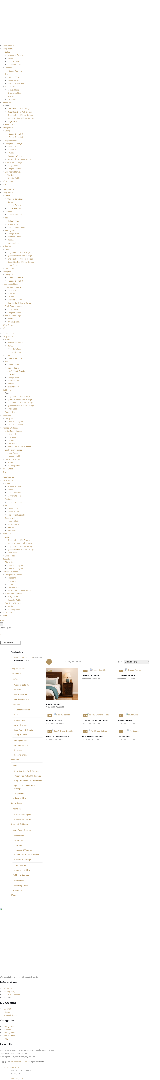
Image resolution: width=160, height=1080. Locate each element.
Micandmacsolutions (19, 1061)
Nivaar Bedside (125, 720)
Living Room (7, 49)
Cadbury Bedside (90, 675)
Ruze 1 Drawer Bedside (57, 736)
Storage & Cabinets (10, 140)
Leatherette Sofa (14, 64)
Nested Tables (13, 80)
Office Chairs (7, 181)
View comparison (17, 1078)
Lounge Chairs (13, 90)
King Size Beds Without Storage (20, 115)
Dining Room (7, 127)
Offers (5, 184)
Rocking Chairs (13, 99)
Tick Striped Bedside (92, 736)
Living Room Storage (13, 143)
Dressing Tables (14, 178)
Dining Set (9, 131)
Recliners (8, 67)
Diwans (11, 58)
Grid (49, 662)
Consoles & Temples (16, 156)
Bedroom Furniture (25, 657)
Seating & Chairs (11, 86)
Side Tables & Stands (16, 83)
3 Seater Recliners (15, 71)
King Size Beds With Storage (19, 109)
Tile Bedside (124, 736)
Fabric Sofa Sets (14, 61)
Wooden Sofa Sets (15, 55)
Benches (11, 96)
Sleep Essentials (8, 45)
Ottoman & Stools (15, 93)
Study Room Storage (13, 162)
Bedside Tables (11, 124)
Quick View (75, 698)
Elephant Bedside (126, 675)
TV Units (11, 153)
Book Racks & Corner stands (19, 159)
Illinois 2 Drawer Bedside (95, 720)
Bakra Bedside (53, 704)
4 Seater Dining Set (15, 137)
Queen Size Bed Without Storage (21, 118)
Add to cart (55, 698)
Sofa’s (7, 52)
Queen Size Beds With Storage (20, 112)
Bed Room (6, 102)
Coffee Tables (13, 77)
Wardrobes (12, 175)
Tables (7, 74)
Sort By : (119, 662)
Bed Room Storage (13, 172)
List (55, 662)
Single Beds (12, 121)
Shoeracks (12, 149)
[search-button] (1, 639)
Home (13, 657)
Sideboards (12, 146)
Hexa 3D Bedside (54, 720)
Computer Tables (15, 168)
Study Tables (13, 165)
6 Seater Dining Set (15, 134)
